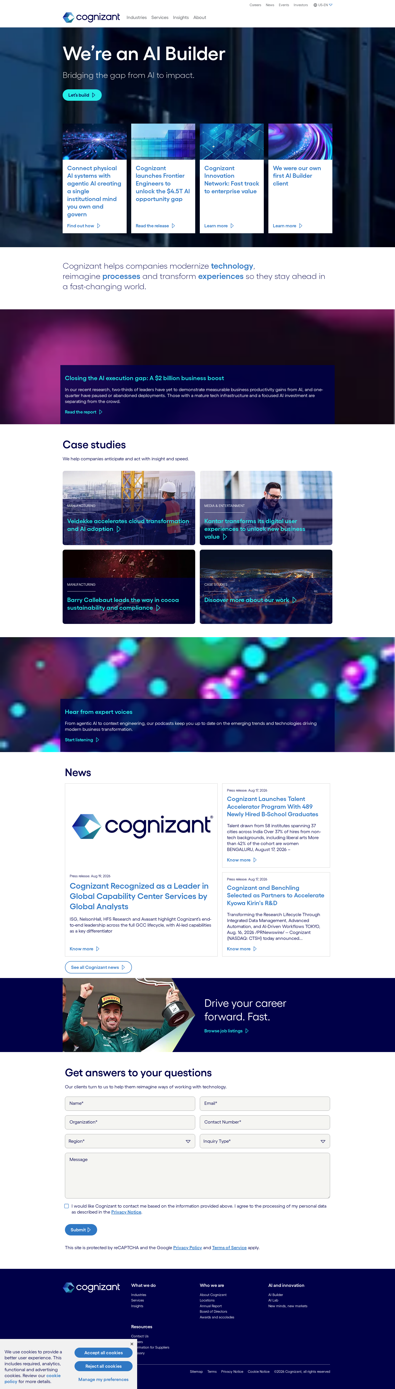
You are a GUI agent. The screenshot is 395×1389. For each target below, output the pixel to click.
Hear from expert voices (99, 711)
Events (284, 5)
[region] (68, 1364)
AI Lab (273, 1300)
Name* (76, 1103)
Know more (81, 948)
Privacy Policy (187, 1247)
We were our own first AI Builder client (297, 175)
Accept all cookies (103, 1352)
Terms (212, 1371)
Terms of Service (229, 1247)
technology (232, 265)
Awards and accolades (217, 1317)
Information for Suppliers (150, 1347)
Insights (181, 17)
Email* (210, 1103)
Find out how (80, 225)
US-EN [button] (323, 5)
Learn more (216, 225)
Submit (78, 1229)
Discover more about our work (246, 599)
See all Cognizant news (95, 967)
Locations (207, 1300)
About (199, 17)
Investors (301, 5)
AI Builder (275, 1295)
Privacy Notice (126, 1211)
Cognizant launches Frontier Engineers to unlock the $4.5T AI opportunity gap (163, 183)
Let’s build (78, 95)
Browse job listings (223, 1030)
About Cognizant (213, 1295)
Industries (137, 17)
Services (159, 17)
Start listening (79, 739)
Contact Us (140, 1336)
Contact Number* (222, 1121)
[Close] (132, 1344)
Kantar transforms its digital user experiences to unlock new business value (254, 528)
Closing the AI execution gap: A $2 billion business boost (144, 377)
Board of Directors (213, 1311)
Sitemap (196, 1371)
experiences (221, 276)
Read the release (152, 225)
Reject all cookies (103, 1366)
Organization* (83, 1121)
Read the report (80, 411)
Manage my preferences (103, 1379)
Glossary (138, 1353)
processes (121, 276)
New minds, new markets (287, 1306)
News (270, 5)
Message (78, 1159)
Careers (255, 5)
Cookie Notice (259, 1371)
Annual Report (211, 1306)
